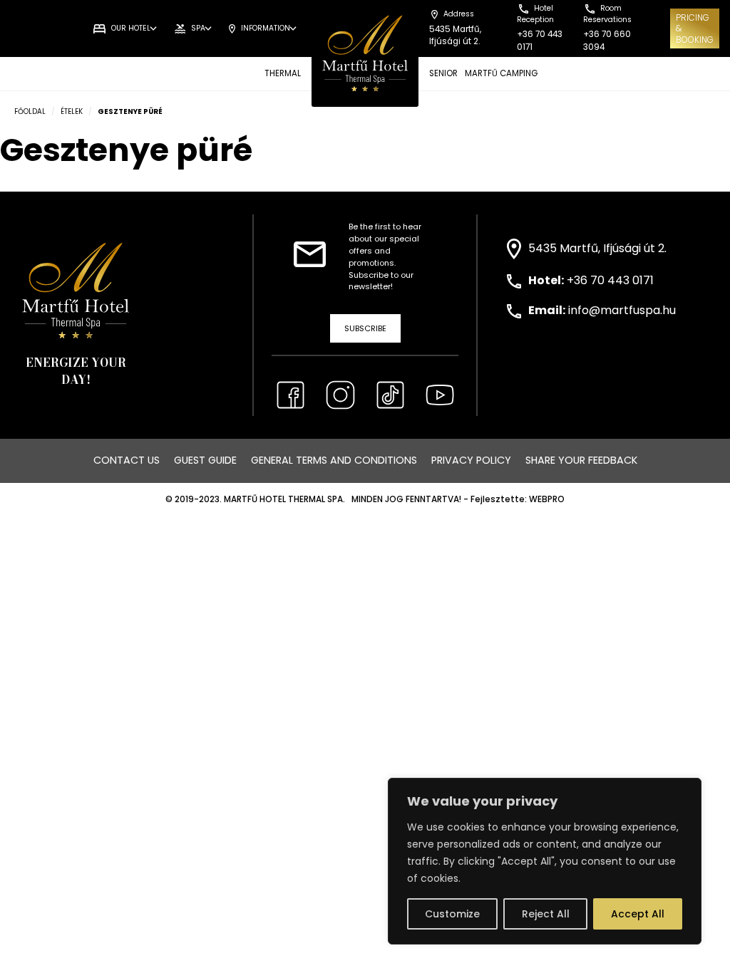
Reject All (546, 914)
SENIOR (443, 73)
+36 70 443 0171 (610, 280)
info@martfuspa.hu (622, 310)
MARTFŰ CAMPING (501, 73)
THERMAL (282, 73)
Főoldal (30, 111)
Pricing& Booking (695, 28)
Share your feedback (581, 460)
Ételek (72, 111)
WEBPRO (547, 499)
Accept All (637, 914)
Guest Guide (205, 460)
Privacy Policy (471, 460)
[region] (544, 861)
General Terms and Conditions (334, 460)
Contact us (126, 460)
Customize (452, 914)
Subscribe (365, 328)
